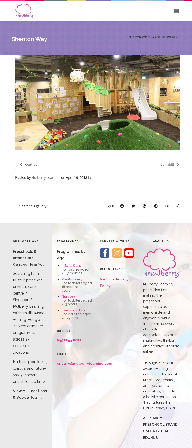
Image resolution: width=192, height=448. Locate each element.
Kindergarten (73, 310)
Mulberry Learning (45, 177)
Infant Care (71, 266)
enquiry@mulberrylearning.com (84, 363)
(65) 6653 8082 (69, 340)
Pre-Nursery (72, 279)
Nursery (68, 297)
